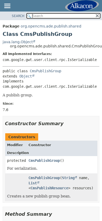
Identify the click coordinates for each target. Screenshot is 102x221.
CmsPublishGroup (45, 71)
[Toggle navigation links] (7, 6)
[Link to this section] (67, 123)
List (33, 183)
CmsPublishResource (49, 188)
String (68, 178)
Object (25, 76)
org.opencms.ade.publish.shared (51, 26)
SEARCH (18, 16)
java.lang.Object (18, 42)
